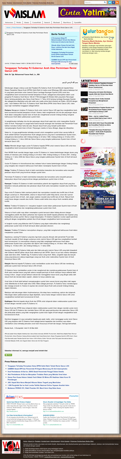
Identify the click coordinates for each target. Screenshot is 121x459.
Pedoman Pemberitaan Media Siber (43, 3)
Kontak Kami (45, 441)
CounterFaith (36, 22)
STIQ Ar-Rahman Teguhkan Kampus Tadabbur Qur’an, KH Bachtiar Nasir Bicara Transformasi (101, 85)
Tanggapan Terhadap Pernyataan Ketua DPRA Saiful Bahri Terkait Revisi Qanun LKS (62, 54)
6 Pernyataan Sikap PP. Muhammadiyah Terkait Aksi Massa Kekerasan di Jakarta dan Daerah (63, 40)
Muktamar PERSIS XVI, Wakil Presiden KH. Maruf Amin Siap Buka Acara (34, 388)
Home (4, 3)
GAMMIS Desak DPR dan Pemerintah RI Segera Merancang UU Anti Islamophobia (63, 62)
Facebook (113, 2)
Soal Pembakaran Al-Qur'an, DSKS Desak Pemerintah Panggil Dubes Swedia (36, 371)
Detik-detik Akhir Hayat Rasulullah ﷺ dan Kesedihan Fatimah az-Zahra (101, 124)
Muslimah (56, 22)
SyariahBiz (77, 22)
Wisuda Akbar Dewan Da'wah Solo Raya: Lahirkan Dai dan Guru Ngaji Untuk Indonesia (63, 47)
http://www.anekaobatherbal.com (52, 424)
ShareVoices (67, 22)
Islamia (26, 22)
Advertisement (17, 3)
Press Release (17, 27)
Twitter (110, 2)
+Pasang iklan (73, 396)
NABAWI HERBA (48, 415)
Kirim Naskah (27, 3)
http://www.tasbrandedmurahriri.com (53, 411)
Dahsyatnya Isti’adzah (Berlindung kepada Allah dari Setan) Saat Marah (101, 93)
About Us (31, 441)
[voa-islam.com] (25, 13)
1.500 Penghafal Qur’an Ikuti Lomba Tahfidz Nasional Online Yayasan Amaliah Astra (38, 385)
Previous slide (110, 38)
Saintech (47, 22)
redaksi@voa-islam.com (52, 457)
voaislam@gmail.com (67, 457)
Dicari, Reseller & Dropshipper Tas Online (57, 402)
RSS (117, 2)
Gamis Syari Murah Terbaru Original (19, 402)
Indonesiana (9, 22)
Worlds (18, 22)
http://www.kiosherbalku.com (15, 424)
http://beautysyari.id (12, 411)
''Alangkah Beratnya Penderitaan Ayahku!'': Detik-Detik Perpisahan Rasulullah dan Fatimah (100, 132)
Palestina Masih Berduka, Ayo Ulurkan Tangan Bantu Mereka (94, 42)
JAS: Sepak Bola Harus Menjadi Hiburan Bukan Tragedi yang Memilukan (34, 382)
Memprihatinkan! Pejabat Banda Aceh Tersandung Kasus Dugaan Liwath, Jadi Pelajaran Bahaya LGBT (101, 109)
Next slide (112, 38)
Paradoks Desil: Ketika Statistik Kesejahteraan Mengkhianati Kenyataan (99, 101)
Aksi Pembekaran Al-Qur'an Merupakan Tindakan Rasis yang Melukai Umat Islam (37, 374)
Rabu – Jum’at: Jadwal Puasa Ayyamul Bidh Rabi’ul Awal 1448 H (100, 117)
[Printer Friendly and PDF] (8, 355)
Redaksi (9, 3)
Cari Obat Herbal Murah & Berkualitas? (20, 415)
